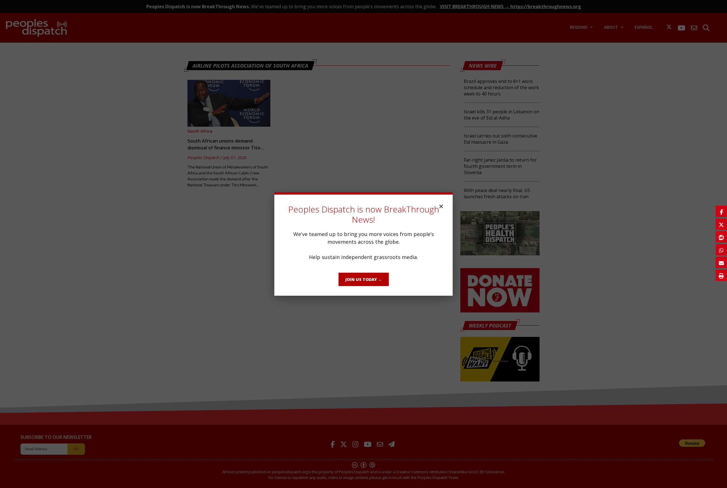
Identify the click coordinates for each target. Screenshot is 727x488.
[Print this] (721, 275)
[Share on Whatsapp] (721, 249)
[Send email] (721, 262)
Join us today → (363, 279)
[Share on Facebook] (721, 211)
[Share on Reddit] (721, 237)
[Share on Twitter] (721, 224)
